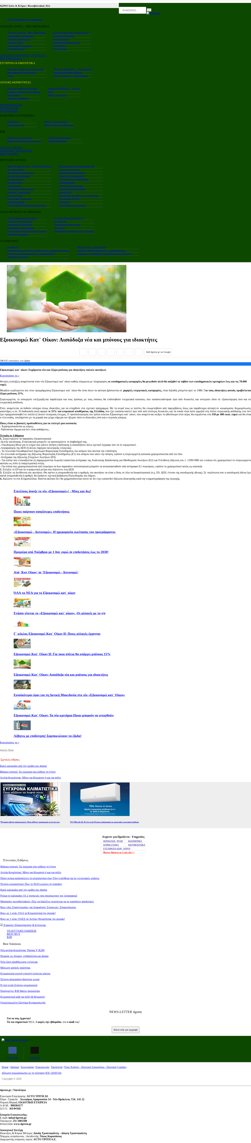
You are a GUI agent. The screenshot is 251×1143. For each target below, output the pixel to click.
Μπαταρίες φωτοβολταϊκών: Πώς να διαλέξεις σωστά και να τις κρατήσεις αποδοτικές (47, 901)
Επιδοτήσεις (59, 45)
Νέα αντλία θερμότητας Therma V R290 (22, 950)
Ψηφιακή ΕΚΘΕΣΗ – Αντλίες (64, 88)
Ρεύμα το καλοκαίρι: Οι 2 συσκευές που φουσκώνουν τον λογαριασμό (38, 895)
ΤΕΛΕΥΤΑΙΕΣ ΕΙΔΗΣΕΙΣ (21, 930)
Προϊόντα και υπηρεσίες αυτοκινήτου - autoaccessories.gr (38, 250)
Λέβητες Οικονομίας (18, 39)
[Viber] (111, 352)
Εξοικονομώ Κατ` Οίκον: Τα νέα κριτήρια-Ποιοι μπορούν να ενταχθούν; (64, 715)
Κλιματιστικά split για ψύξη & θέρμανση (22, 996)
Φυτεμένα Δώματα (17, 234)
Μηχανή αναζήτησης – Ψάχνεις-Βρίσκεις (29, 166)
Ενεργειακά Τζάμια (63, 36)
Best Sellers (13, 95)
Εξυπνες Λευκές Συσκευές (68, 218)
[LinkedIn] (129, 352)
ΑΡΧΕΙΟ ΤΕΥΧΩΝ (11, 147)
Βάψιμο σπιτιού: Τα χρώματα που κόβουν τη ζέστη (27, 771)
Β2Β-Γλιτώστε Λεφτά (19, 138)
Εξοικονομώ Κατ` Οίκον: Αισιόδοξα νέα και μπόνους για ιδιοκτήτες (61, 674)
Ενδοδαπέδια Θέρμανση (72, 189)
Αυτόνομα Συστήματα (71, 185)
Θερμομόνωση (15, 179)
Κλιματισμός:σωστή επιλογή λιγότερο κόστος (25, 973)
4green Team (7, 750)
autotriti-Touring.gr (17, 257)
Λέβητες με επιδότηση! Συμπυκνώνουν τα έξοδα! (47, 736)
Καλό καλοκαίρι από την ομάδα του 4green (23, 766)
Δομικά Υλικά (15, 42)
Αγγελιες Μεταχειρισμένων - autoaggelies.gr (101, 250)
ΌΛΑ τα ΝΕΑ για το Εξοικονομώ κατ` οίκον (44, 593)
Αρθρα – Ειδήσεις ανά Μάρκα (23, 92)
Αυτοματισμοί (60, 39)
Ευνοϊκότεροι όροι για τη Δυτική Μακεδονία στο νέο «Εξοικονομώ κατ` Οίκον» (69, 695)
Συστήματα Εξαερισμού (72, 172)
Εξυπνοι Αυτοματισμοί (71, 176)
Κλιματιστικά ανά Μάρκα (67, 72)
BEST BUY (13, 934)
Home (5, 1067)
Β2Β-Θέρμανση (57, 141)
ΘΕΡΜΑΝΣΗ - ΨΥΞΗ (113, 841)
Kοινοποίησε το (9, 375)
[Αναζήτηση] (149, 9)
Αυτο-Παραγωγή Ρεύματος (73, 179)
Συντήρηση (65, 192)
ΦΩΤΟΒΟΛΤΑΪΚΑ (136, 845)
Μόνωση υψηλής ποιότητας (15, 967)
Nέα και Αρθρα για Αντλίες (22, 88)
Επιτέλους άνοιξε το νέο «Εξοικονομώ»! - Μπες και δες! (52, 491)
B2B (9, 937)
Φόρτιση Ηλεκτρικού (55, 121)
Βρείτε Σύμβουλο (57, 95)
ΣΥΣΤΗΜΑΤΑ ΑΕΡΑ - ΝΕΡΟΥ (116, 848)
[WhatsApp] (120, 352)
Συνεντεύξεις (60, 49)
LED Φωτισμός (16, 49)
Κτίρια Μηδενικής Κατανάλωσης (71, 32)
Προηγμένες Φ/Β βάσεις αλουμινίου (20, 991)
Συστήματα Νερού (69, 198)
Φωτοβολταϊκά (15, 169)
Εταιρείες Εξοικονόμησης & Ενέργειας (24, 925)
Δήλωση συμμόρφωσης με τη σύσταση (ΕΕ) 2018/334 (31, 1072)
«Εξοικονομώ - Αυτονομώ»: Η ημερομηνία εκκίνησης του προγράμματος (64, 532)
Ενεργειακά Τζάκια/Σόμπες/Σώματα (26, 205)
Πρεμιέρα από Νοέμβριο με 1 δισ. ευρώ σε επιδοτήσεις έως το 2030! (61, 552)
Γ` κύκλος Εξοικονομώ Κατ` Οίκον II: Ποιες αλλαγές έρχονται (57, 633)
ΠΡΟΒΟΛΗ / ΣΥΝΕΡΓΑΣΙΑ (16, 150)
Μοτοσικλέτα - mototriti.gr (91, 247)
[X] (92, 352)
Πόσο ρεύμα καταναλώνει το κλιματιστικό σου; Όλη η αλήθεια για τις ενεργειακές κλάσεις (49, 878)
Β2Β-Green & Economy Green (24, 141)
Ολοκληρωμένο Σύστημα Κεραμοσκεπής (23, 1002)
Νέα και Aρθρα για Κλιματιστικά (25, 69)
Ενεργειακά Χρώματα (19, 45)
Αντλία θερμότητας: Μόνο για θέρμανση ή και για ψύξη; (30, 777)
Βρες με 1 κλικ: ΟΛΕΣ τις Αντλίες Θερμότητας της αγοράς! (32, 918)
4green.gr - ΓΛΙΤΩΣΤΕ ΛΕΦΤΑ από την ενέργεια (104, 253)
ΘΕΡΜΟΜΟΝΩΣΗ (11, 105)
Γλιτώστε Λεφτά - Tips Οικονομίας (26, 32)
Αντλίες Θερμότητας (18, 176)
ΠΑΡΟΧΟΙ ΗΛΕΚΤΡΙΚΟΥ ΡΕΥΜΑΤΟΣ (23, 55)
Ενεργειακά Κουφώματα (66, 42)
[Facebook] (83, 352)
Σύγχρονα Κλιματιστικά (20, 172)
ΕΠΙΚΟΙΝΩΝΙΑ (9, 153)
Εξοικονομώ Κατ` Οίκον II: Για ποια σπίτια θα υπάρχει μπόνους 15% (62, 654)
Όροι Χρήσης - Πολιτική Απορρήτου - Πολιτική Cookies (95, 1067)
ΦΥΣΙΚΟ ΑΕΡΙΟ (9, 108)
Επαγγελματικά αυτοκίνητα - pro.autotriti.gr (30, 253)
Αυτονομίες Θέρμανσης (20, 36)
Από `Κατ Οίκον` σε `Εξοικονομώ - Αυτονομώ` (46, 572)
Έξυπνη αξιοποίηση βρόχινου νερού (19, 979)
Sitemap (14, 1067)
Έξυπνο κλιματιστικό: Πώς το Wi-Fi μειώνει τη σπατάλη (31, 884)
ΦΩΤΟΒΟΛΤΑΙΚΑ (11, 58)
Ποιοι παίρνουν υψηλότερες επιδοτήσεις (41, 511)
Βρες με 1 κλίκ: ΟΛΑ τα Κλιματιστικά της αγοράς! (28, 913)
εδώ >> (119, 852)
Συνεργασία (27, 1067)
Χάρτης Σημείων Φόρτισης (59, 125)
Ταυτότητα (56, 1067)
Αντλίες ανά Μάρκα (18, 98)
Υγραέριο (64, 202)
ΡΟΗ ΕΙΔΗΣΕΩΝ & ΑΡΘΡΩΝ (24, 19)
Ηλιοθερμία (13, 185)
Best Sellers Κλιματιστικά (21, 72)
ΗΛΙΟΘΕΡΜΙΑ (9, 111)
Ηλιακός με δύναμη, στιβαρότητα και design (24, 956)
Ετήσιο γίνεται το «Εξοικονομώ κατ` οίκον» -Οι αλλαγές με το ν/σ (59, 613)
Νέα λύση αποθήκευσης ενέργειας (19, 961)
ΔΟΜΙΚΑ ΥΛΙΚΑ (111, 845)
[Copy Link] (138, 352)
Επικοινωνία (42, 1067)
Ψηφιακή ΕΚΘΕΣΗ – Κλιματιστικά (73, 69)
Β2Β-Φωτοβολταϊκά (60, 138)
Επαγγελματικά (15, 125)
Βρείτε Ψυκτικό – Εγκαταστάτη (71, 75)
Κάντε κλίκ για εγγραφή (125, 1030)
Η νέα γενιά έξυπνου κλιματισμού (18, 985)
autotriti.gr (12, 247)
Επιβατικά (12, 121)
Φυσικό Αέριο (15, 182)
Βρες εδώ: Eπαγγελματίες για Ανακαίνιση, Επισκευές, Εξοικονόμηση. (38, 907)
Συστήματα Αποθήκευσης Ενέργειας (79, 195)
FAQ (10, 75)
